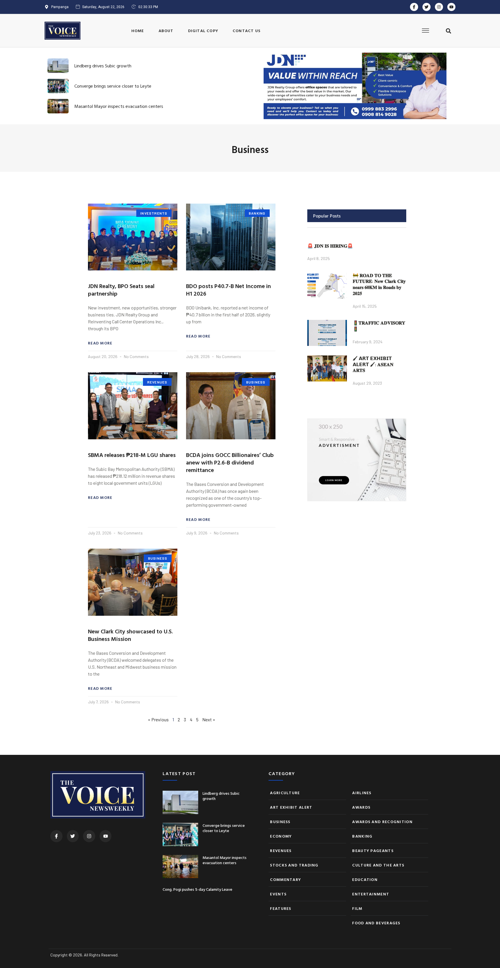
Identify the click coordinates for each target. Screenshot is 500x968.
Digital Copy (203, 30)
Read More (100, 343)
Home (137, 30)
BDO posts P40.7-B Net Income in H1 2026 (228, 289)
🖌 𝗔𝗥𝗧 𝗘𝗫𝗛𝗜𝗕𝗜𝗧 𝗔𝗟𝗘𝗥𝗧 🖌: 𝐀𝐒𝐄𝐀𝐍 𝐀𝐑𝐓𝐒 (373, 364)
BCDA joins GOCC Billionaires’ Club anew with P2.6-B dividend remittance (230, 462)
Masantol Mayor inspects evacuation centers (118, 106)
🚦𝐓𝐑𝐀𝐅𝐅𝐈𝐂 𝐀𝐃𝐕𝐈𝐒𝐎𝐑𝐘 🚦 (379, 325)
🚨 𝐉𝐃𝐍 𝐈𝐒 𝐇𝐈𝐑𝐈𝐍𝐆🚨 (330, 245)
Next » (208, 719)
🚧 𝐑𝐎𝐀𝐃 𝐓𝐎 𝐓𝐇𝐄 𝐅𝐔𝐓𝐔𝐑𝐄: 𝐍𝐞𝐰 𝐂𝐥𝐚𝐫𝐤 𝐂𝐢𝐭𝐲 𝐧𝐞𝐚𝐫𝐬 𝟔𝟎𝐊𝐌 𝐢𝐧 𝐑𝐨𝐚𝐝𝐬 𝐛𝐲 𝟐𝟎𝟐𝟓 (379, 284)
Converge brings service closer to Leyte (112, 85)
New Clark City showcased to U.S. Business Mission (130, 635)
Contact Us (246, 30)
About (166, 30)
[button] (448, 31)
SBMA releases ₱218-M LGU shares (132, 454)
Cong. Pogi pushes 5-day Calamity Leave (197, 889)
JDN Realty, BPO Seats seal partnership (121, 289)
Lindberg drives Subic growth (102, 65)
